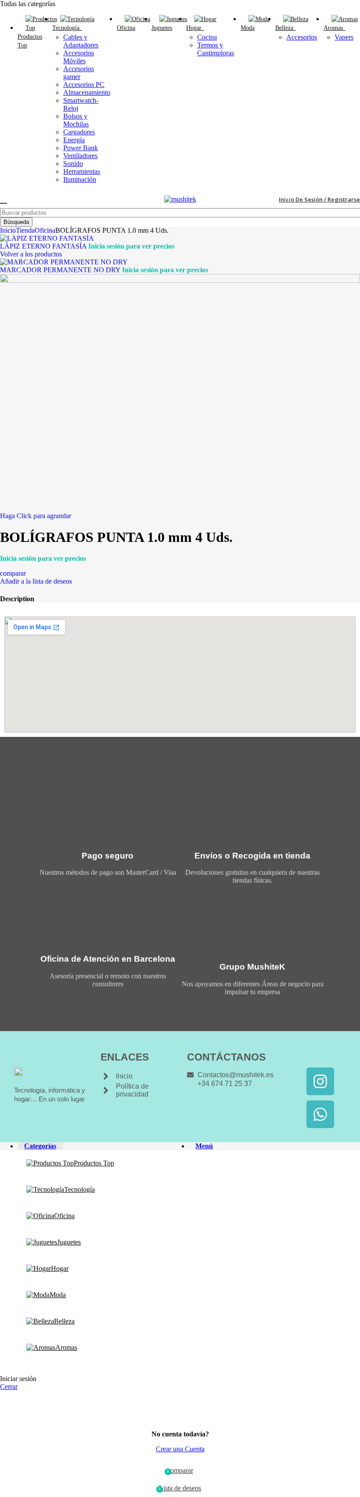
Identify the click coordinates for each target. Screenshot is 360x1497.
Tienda (25, 230)
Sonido (73, 163)
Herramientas (81, 171)
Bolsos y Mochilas (76, 120)
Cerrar (9, 1386)
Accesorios (301, 37)
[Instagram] (320, 1081)
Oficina (45, 230)
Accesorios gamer (78, 72)
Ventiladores (80, 155)
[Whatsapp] (320, 1114)
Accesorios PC (83, 84)
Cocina (207, 37)
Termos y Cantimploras (215, 49)
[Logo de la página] (180, 199)
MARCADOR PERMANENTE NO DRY (61, 270)
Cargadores (79, 132)
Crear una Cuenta (180, 1449)
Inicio (8, 230)
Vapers (344, 37)
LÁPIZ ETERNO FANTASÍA (44, 246)
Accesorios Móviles (78, 57)
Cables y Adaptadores (80, 41)
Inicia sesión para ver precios (131, 246)
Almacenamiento (86, 92)
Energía (74, 140)
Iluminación (79, 179)
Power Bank (80, 148)
